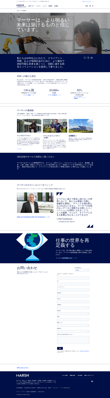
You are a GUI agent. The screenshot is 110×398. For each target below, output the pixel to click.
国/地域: (59, 310)
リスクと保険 (64, 375)
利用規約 (49, 387)
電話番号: (59, 293)
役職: (58, 316)
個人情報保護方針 (19, 387)
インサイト (38, 6)
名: (57, 275)
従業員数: (59, 304)
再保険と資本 (72, 375)
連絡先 (86, 5)
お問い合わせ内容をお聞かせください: (65, 334)
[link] (85, 57)
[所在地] (90, 6)
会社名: (58, 298)
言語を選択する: (78, 267)
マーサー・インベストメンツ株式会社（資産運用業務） (26, 391)
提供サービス (31, 6)
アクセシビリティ (55, 387)
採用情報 (50, 6)
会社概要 (56, 6)
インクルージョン (24, 135)
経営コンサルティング (89, 375)
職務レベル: (59, 322)
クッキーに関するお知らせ (65, 387)
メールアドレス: (60, 287)
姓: (57, 281)
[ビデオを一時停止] (106, 50)
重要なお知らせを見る (22, 367)
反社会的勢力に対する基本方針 (30, 387)
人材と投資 (80, 375)
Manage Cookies (41, 391)
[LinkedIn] (92, 381)
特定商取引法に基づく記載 (42, 387)
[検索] (92, 6)
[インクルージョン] (19, 149)
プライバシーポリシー (84, 351)
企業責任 (72, 136)
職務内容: (59, 328)
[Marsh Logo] (22, 375)
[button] (93, 1)
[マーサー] (21, 6)
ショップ (44, 6)
